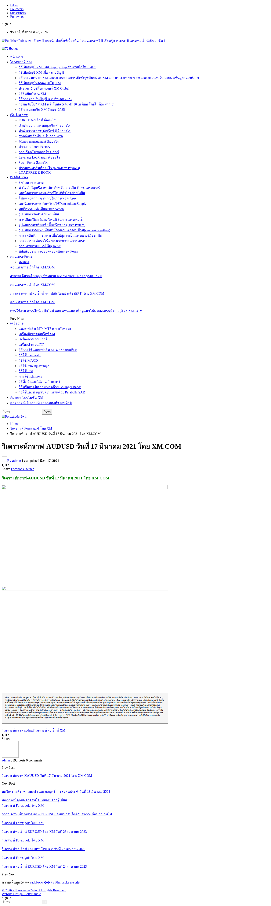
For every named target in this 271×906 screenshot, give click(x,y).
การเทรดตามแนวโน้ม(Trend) (40, 246)
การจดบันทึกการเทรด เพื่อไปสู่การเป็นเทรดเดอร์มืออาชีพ (60, 235)
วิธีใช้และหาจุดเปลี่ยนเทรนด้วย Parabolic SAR (52, 392)
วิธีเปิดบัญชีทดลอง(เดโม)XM (40, 83)
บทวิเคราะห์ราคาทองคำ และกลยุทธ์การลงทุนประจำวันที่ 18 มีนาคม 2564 (56, 791)
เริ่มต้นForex (19, 115)
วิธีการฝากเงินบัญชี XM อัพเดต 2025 (45, 99)
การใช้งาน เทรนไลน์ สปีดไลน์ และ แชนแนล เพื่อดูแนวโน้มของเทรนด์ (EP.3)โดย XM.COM (76, 311)
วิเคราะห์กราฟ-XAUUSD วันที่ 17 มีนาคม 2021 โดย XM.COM (47, 775)
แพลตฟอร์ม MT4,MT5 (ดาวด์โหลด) (45, 328)
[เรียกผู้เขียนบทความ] (10, 756)
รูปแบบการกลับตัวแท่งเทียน (39, 214)
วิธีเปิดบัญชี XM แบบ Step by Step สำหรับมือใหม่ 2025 (57, 67)
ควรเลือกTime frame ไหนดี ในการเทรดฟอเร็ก (51, 219)
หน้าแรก (16, 56)
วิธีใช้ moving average (34, 366)
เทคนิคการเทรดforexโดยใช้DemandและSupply (52, 203)
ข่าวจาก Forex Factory (34, 147)
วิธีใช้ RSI (26, 371)
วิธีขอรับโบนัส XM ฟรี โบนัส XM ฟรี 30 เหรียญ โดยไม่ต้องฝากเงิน (67, 104)
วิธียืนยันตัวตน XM (32, 94)
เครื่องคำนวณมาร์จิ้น (34, 339)
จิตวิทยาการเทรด (31, 182)
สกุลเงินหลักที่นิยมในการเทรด (41, 136)
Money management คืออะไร (39, 141)
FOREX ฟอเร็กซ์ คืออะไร (37, 120)
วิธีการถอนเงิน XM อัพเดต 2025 (42, 109)
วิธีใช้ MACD (28, 360)
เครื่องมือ (17, 323)
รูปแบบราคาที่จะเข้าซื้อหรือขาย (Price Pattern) (52, 225)
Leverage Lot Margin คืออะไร (39, 157)
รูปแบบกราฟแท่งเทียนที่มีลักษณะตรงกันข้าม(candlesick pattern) (64, 230)
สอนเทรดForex (21, 256)
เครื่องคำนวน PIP (31, 344)
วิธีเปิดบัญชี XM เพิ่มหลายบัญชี (41, 72)
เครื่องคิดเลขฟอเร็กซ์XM (37, 334)
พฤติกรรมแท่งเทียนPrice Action (41, 209)
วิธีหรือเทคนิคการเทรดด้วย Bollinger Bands (50, 387)
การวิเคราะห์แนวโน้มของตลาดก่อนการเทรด (52, 241)
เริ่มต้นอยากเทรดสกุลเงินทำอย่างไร (45, 125)
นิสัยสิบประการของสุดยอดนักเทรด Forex (48, 251)
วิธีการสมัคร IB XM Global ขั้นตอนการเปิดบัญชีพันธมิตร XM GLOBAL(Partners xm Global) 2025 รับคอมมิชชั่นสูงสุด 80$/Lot (109, 78)
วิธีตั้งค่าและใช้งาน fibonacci (39, 381)
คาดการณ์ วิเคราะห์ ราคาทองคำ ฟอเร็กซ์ (41, 403)
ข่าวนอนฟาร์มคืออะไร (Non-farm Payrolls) (49, 168)
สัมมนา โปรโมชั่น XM (26, 397)
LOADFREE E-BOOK (35, 172)
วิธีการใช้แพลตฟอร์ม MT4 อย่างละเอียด (48, 350)
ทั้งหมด (24, 262)
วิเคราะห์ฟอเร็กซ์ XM (49, 730)
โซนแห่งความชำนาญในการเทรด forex (47, 198)
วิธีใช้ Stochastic (30, 355)
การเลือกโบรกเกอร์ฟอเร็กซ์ (39, 152)
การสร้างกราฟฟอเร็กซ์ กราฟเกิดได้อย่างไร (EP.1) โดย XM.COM (57, 293)
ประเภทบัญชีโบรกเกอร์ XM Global (44, 88)
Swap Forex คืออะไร (33, 162)
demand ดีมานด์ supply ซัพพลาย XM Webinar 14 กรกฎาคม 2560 (56, 276)
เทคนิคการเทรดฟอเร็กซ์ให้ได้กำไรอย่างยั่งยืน (52, 193)
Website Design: (13, 894)
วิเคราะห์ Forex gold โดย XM (23, 805)
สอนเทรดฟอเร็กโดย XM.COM (32, 267)
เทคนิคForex (19, 177)
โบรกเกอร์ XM (21, 62)
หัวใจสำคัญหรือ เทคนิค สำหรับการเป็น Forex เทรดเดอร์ (59, 188)
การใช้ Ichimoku (31, 376)
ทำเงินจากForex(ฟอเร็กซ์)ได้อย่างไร (45, 131)
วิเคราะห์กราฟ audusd (18, 730)
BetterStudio (32, 894)
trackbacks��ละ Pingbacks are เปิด (54, 882)
